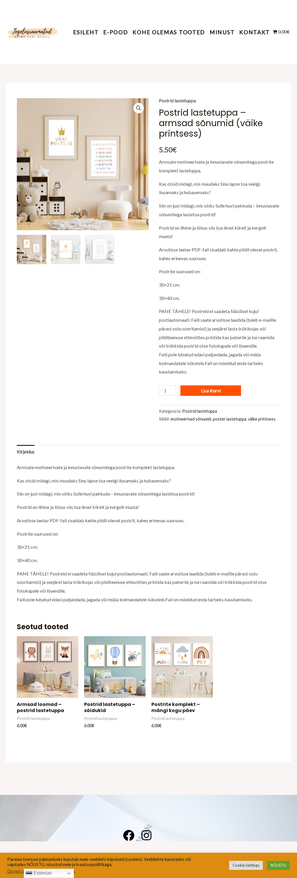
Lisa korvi (211, 390)
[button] (138, 108)
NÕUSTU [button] (278, 865)
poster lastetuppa (229, 418)
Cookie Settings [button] (246, 865)
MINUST (222, 32)
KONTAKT (254, 32)
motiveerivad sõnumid (191, 418)
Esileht (86, 32)
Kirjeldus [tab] (26, 451)
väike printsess (262, 418)
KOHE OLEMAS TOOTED (169, 32)
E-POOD (115, 32)
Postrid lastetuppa (177, 100)
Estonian (42, 872)
